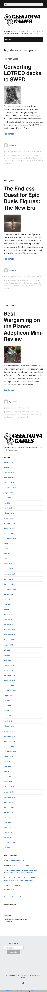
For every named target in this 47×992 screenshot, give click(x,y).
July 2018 (7, 761)
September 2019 (10, 690)
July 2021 (7, 599)
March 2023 (8, 508)
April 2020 (7, 660)
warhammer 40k (23, 417)
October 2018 (9, 746)
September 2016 (10, 843)
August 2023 (8, 493)
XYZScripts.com (36, 991)
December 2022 (9, 523)
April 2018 (7, 777)
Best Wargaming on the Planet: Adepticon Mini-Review (23, 326)
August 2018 (8, 756)
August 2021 (8, 594)
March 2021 (8, 614)
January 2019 (8, 731)
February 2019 (9, 726)
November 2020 (9, 635)
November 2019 (9, 680)
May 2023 (7, 503)
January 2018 (8, 792)
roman (14, 145)
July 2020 (7, 650)
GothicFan (8, 878)
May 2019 (7, 711)
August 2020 (8, 645)
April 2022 (7, 559)
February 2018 (9, 787)
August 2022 (8, 543)
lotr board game (32, 158)
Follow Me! (8, 922)
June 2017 (7, 822)
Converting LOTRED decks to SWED (22, 73)
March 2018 (8, 782)
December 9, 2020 (11, 59)
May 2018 (7, 772)
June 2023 (7, 498)
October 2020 (9, 640)
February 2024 (9, 472)
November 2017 (9, 802)
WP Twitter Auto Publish (14, 991)
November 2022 (9, 528)
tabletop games (9, 163)
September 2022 (10, 538)
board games (11, 155)
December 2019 (9, 675)
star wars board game (17, 160)
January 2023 (8, 518)
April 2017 (7, 827)
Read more (9, 133)
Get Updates (13, 943)
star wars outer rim (34, 414)
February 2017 (9, 832)
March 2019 (8, 721)
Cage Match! (15, 885)
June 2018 (7, 767)
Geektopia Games (10, 904)
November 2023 (9, 478)
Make (14, 975)
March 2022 (8, 564)
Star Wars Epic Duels (34, 160)
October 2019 (9, 685)
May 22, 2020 (9, 181)
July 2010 (7, 848)
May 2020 (7, 655)
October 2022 (9, 533)
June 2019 (7, 706)
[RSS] (23, 983)
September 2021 (10, 589)
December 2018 (9, 736)
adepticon (9, 412)
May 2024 (7, 467)
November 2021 (9, 579)
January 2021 (8, 625)
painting (13, 283)
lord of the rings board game (14, 158)
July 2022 (7, 549)
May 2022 (7, 554)
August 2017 (8, 812)
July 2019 (7, 701)
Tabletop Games (23, 151)
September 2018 (10, 751)
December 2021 (9, 574)
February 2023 (9, 513)
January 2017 (8, 838)
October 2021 (9, 584)
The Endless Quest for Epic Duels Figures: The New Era (22, 197)
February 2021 (9, 619)
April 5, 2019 (9, 306)
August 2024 (8, 462)
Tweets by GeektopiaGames (14, 897)
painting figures (23, 283)
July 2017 (7, 817)
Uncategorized (36, 151)
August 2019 (8, 696)
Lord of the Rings (33, 155)
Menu (9, 39)
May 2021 (7, 609)
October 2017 (9, 807)
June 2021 (7, 604)
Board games (11, 151)
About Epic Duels (17, 860)
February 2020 (9, 665)
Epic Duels (21, 155)
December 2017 (9, 797)
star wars (33, 283)
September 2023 (10, 488)
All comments (9, 889)
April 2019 (7, 716)
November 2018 (9, 741)
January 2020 (8, 670)
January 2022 (8, 569)
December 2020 (9, 630)
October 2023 (9, 483)
